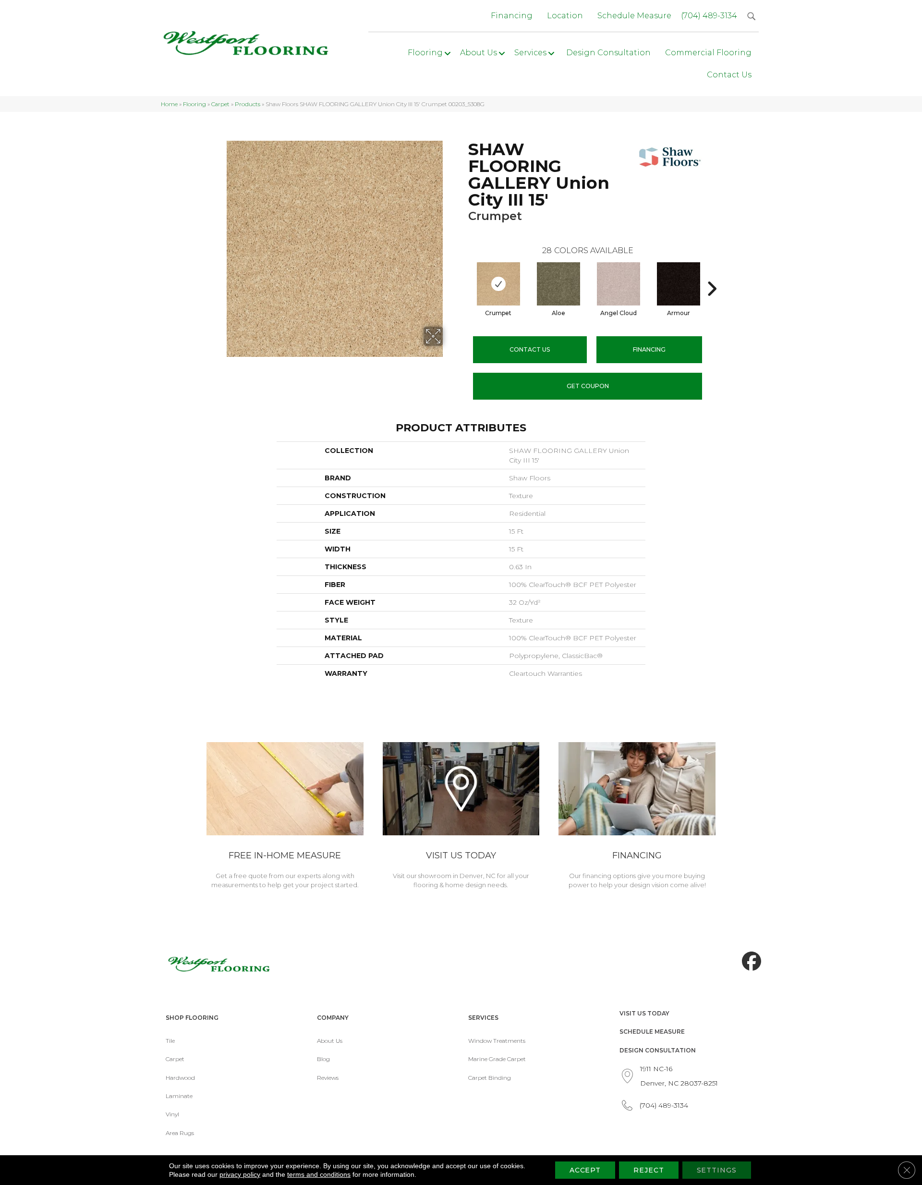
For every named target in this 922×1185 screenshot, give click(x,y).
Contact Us (530, 349)
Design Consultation (657, 1050)
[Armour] (679, 284)
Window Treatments (496, 1040)
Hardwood (180, 1077)
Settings (717, 1170)
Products (247, 104)
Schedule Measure (652, 1031)
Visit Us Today (644, 1013)
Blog (323, 1059)
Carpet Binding (489, 1077)
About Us (329, 1040)
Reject (648, 1170)
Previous (463, 274)
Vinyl (172, 1114)
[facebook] (749, 962)
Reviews (328, 1077)
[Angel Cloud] (618, 284)
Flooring (194, 104)
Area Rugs (180, 1132)
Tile (170, 1040)
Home (169, 104)
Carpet (220, 104)
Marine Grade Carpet (497, 1059)
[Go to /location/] (461, 817)
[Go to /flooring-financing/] (637, 817)
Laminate (179, 1095)
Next (711, 274)
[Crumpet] (498, 284)
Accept (585, 1170)
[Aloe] (558, 284)
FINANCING (649, 349)
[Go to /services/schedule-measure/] (285, 817)
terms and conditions (319, 1174)
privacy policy (239, 1174)
